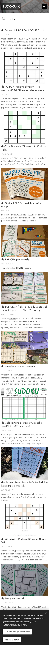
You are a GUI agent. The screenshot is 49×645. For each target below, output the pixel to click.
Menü (44, 6)
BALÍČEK (20, 268)
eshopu (12, 318)
